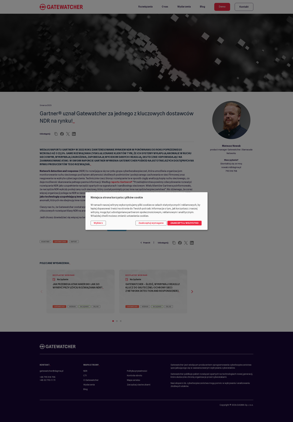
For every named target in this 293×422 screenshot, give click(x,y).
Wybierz (98, 223)
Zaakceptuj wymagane (151, 223)
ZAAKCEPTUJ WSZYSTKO (184, 223)
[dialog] (146, 211)
